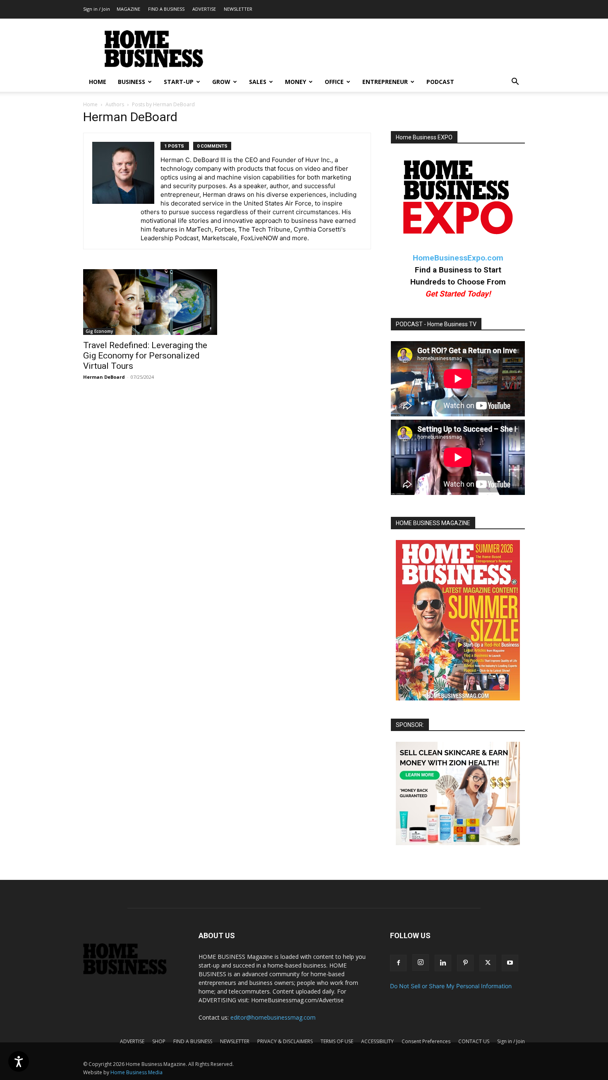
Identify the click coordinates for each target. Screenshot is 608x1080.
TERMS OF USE (337, 1041)
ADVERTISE (204, 9)
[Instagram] (420, 962)
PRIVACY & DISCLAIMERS (285, 1041)
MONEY (295, 82)
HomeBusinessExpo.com (458, 258)
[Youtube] (510, 963)
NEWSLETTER (238, 9)
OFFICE (334, 82)
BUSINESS (131, 82)
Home (90, 104)
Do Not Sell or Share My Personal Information (451, 985)
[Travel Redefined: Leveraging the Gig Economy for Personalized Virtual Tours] (150, 302)
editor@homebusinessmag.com (273, 1017)
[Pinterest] (465, 963)
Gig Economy (99, 331)
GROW (221, 82)
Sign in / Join (96, 9)
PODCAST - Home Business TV (436, 324)
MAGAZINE (128, 9)
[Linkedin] (443, 963)
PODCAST (440, 82)
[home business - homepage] (131, 972)
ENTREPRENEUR (385, 82)
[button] (515, 82)
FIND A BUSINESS (166, 9)
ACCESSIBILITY (377, 1041)
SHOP (158, 1041)
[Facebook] (398, 963)
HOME (97, 82)
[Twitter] (487, 963)
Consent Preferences (426, 1041)
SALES (257, 82)
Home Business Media (136, 1072)
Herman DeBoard (104, 377)
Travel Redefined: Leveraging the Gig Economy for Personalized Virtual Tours (145, 355)
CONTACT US (473, 1041)
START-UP (179, 82)
